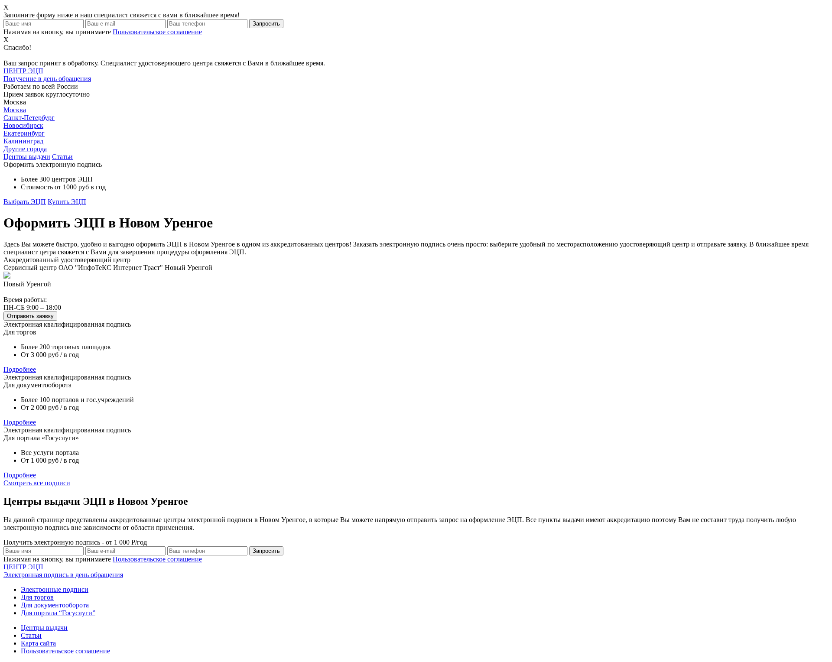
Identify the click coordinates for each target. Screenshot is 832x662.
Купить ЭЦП (67, 201)
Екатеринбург (24, 133)
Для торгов (37, 597)
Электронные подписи (54, 589)
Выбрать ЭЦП (24, 201)
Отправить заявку (30, 316)
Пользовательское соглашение (157, 32)
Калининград (23, 141)
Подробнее (19, 369)
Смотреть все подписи (36, 483)
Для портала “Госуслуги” (58, 613)
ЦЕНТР (63, 570)
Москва (14, 110)
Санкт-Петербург (29, 117)
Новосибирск (23, 125)
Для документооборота (55, 605)
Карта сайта (38, 643)
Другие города (25, 149)
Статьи (62, 156)
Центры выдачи (26, 156)
